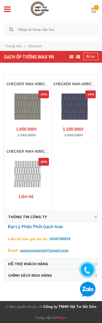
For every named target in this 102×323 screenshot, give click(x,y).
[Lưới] (71, 56)
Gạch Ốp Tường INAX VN (29, 57)
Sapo (62, 317)
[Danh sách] (78, 56)
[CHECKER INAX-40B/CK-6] (27, 106)
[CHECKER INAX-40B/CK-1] (27, 174)
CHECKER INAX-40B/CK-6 (28, 84)
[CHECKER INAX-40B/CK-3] (75, 106)
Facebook (12, 289)
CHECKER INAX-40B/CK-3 (74, 84)
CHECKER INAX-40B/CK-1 (28, 151)
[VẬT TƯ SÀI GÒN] (36, 8)
